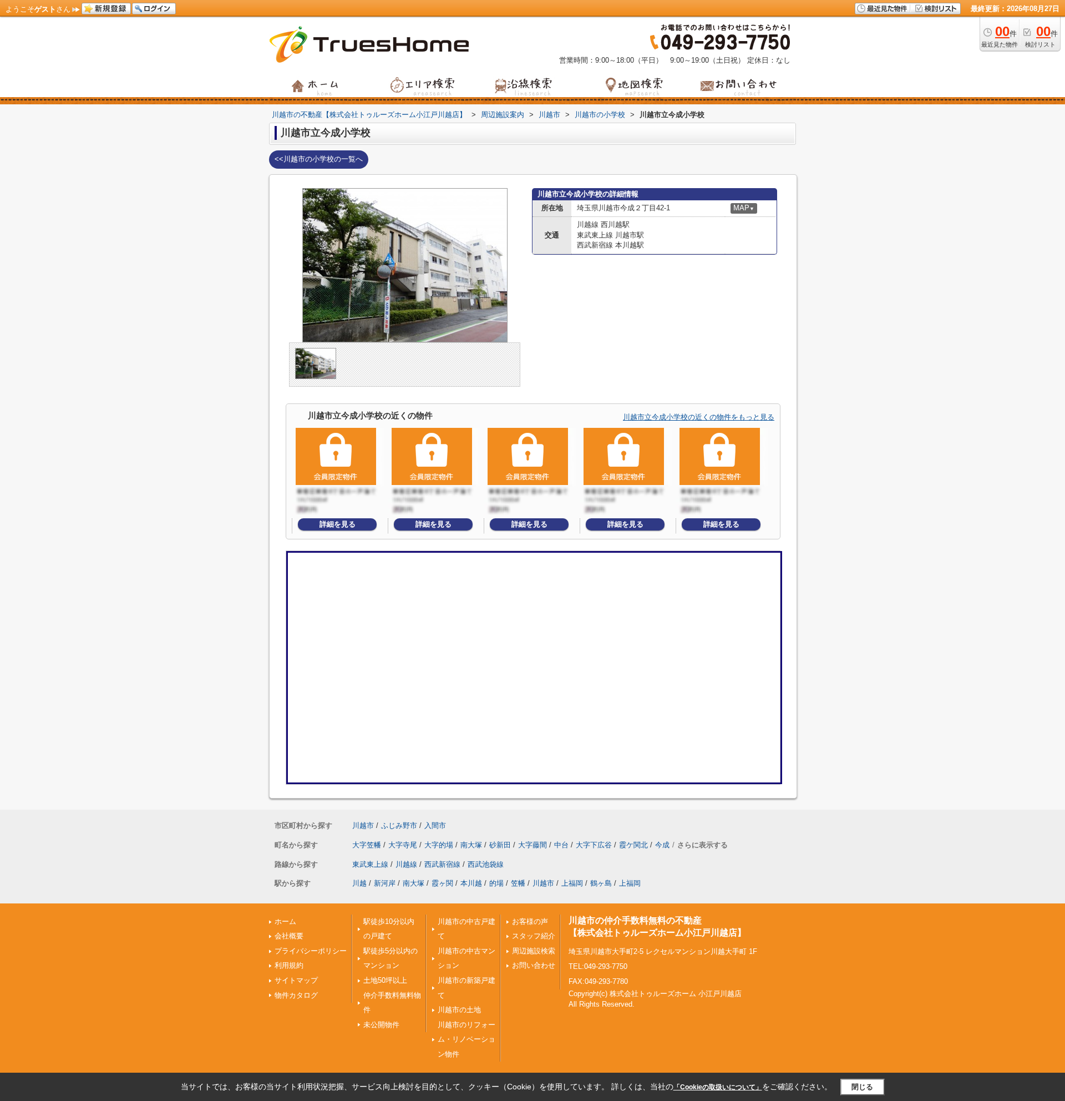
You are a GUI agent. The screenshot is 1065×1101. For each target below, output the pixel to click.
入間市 (435, 825)
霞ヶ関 (442, 883)
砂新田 (500, 845)
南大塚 (471, 845)
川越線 (406, 864)
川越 (359, 883)
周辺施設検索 (533, 951)
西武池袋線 (486, 864)
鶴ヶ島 (601, 883)
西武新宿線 (442, 864)
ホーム (285, 921)
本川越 (471, 883)
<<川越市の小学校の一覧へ (319, 159)
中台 (561, 845)
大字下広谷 (594, 845)
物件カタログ (296, 995)
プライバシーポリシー (311, 951)
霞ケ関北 (633, 845)
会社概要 (289, 936)
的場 (496, 883)
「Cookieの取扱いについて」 (717, 1087)
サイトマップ (296, 980)
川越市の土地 (459, 1010)
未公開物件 (381, 1025)
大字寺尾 (402, 845)
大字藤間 (532, 845)
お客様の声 (530, 921)
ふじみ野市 (399, 825)
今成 (662, 845)
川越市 (363, 825)
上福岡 (572, 883)
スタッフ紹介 (533, 936)
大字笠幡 (366, 845)
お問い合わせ (533, 965)
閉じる (862, 1087)
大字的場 (438, 845)
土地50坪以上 (385, 980)
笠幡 (518, 883)
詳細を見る (338, 524)
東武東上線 (370, 864)
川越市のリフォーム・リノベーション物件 (466, 1039)
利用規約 (289, 965)
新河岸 (384, 883)
